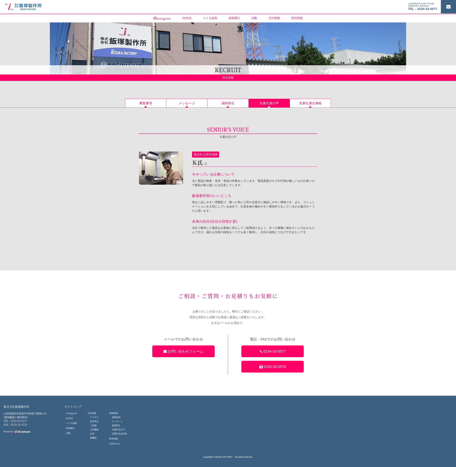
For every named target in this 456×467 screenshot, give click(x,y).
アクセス (94, 417)
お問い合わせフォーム (185, 351)
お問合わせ (114, 443)
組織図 (93, 437)
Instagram (163, 18)
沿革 (92, 433)
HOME (186, 18)
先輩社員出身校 (119, 433)
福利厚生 (116, 425)
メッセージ (117, 421)
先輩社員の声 (118, 429)
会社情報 (274, 18)
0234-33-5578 (275, 367)
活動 (254, 18)
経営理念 (94, 421)
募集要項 (116, 417)
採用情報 (297, 18)
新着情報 (113, 438)
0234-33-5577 (274, 351)
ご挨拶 (93, 425)
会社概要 (94, 429)
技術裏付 (234, 18)
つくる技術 (210, 18)
